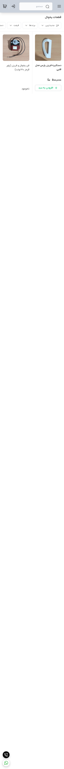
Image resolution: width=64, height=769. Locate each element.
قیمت (16, 25)
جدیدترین (50, 25)
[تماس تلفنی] (6, 754)
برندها (32, 25)
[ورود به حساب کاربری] (14, 6)
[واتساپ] (6, 762)
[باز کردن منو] (58, 6)
